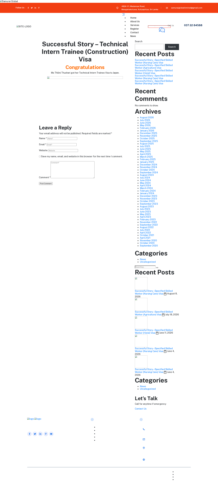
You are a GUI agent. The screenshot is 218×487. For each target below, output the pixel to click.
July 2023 (145, 209)
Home (101, 427)
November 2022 (148, 222)
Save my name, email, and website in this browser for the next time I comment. (81, 156)
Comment (45, 177)
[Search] (157, 267)
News (133, 36)
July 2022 (145, 230)
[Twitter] (32, 8)
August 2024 (147, 175)
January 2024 (147, 193)
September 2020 (149, 245)
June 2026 (145, 122)
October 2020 (147, 243)
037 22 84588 (193, 25)
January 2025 (147, 162)
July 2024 (145, 177)
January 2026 (147, 130)
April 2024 (145, 185)
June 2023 (145, 211)
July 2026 (145, 120)
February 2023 (148, 219)
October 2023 (147, 201)
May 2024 (145, 183)
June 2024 (145, 180)
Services (103, 434)
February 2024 (148, 190)
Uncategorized (148, 262)
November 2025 (148, 135)
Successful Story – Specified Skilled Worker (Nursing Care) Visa (154, 61)
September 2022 (149, 224)
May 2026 (145, 125)
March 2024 (146, 188)
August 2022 (147, 227)
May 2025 (145, 151)
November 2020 (148, 240)
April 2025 (145, 154)
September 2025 (149, 141)
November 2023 (148, 198)
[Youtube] (51, 434)
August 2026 (147, 117)
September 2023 (149, 203)
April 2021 (145, 237)
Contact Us (140, 408)
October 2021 (147, 235)
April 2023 (145, 217)
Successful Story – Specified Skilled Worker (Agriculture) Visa (154, 66)
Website (43, 150)
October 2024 (147, 169)
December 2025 (148, 133)
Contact (185, 476)
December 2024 (148, 164)
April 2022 (145, 232)
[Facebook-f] (28, 8)
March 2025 (146, 156)
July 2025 (145, 146)
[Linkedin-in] (35, 8)
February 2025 (148, 159)
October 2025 (147, 138)
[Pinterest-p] (39, 8)
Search (138, 41)
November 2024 (148, 167)
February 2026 (148, 128)
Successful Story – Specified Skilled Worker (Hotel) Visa (154, 71)
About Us (103, 430)
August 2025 (147, 143)
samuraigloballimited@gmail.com (186, 8)
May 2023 (145, 214)
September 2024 (149, 172)
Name (43, 138)
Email (42, 144)
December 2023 (148, 196)
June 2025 (145, 149)
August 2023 (147, 206)
